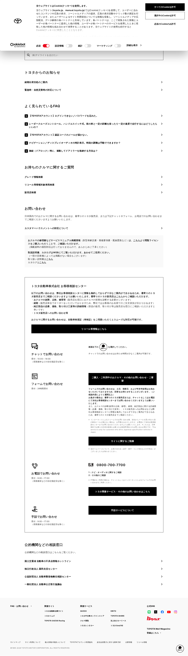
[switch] (69, 45)
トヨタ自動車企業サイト (53, 611)
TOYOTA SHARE (117, 616)
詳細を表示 (132, 45)
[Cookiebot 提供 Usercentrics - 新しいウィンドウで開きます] (18, 45)
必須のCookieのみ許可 (165, 24)
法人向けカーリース (118, 621)
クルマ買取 (84, 621)
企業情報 (128, 642)
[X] (155, 612)
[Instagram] (175, 612)
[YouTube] (169, 612)
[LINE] (149, 612)
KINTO (113, 611)
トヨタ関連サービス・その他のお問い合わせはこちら (122, 491)
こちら (136, 240)
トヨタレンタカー (87, 625)
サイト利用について (32, 642)
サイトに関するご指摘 (122, 441)
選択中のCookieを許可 (165, 15)
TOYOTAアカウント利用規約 (81, 642)
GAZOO (83, 611)
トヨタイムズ (49, 616)
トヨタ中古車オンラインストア (92, 616)
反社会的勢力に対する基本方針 (109, 642)
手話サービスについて (122, 510)
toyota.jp (58, 10)
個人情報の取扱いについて (55, 642)
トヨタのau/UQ (117, 625)
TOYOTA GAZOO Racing (54, 621)
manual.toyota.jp (74, 10)
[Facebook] (162, 612)
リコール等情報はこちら (94, 329)
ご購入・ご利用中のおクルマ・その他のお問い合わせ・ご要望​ (122, 379)
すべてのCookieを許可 (165, 7)
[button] (180, 649)
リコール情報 (142, 642)
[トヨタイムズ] (154, 618)
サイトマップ (15, 642)
